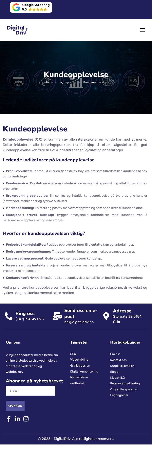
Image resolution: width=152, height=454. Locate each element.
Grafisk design (80, 365)
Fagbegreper (67, 82)
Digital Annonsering (84, 371)
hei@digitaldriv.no (79, 322)
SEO (73, 353)
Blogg (114, 372)
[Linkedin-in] (17, 419)
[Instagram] (26, 419)
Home (49, 82)
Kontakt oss (118, 360)
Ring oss (25, 313)
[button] (31, 7)
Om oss (115, 354)
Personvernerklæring (125, 383)
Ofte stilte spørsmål (124, 389)
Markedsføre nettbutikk (79, 380)
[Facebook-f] (9, 419)
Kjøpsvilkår (117, 377)
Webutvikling (79, 359)
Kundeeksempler (122, 366)
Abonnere (15, 405)
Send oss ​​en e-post (80, 313)
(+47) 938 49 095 (29, 319)
